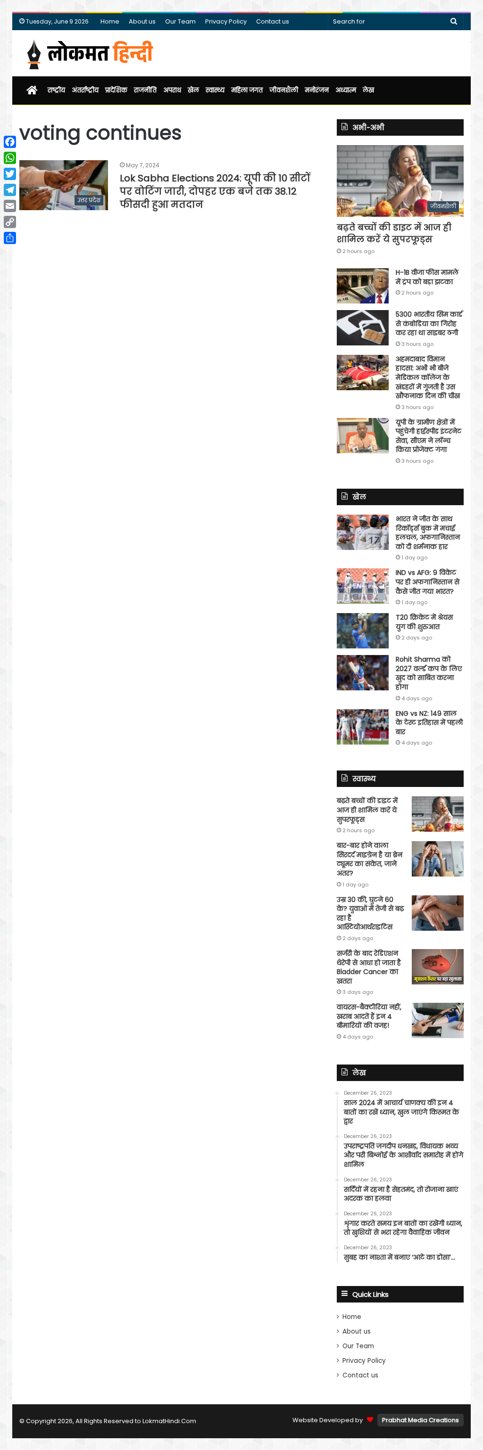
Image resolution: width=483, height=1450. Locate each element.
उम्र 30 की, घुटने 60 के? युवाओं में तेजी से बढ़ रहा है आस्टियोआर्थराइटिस (370, 913)
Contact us (272, 21)
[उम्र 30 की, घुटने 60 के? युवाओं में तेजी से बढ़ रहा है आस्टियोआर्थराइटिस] (438, 913)
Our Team (180, 21)
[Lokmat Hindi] (88, 53)
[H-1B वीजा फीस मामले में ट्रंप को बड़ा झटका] (363, 285)
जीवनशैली (283, 90)
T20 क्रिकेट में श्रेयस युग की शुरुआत (424, 622)
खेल (193, 90)
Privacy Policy (226, 21)
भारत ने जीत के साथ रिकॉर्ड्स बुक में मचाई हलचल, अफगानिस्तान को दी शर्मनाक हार (428, 532)
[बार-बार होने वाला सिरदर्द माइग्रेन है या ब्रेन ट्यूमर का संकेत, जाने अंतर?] (438, 859)
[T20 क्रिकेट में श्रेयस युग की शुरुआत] (363, 630)
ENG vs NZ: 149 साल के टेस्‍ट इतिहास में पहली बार (429, 723)
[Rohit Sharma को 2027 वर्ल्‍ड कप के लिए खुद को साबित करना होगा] (363, 672)
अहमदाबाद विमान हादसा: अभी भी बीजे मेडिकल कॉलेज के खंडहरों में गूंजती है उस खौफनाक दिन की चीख (428, 377)
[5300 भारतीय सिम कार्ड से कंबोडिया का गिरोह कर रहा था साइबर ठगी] (363, 327)
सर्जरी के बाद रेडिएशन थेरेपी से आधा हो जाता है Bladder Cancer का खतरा (369, 967)
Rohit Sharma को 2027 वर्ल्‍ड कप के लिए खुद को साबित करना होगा (429, 673)
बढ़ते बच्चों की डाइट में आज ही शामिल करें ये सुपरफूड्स (394, 233)
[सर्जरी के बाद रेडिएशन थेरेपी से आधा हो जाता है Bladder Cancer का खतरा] (438, 966)
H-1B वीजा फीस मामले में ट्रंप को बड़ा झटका (427, 277)
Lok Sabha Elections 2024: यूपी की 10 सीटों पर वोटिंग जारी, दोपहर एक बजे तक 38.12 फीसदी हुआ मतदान (215, 191)
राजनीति (145, 90)
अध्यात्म (345, 90)
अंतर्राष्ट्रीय (85, 90)
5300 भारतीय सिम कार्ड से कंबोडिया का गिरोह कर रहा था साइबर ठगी (429, 323)
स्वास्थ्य (215, 90)
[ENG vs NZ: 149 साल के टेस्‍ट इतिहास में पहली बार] (363, 727)
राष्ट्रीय (56, 90)
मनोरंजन (317, 90)
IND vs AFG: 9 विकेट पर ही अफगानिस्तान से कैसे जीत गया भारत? (427, 582)
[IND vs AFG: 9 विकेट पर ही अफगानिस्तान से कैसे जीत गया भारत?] (363, 586)
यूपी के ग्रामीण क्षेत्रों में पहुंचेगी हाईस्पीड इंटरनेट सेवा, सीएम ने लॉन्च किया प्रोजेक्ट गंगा (428, 436)
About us (142, 21)
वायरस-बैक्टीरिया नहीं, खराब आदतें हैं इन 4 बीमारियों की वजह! (369, 1016)
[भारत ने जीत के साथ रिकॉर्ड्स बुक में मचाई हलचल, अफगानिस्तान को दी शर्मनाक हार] (363, 532)
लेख (368, 90)
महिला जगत (247, 90)
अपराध (172, 90)
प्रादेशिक (116, 90)
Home (109, 21)
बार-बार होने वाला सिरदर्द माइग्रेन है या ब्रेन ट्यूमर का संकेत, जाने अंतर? (369, 859)
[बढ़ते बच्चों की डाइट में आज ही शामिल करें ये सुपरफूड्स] (438, 814)
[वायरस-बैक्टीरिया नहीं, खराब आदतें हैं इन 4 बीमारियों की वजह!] (438, 1020)
